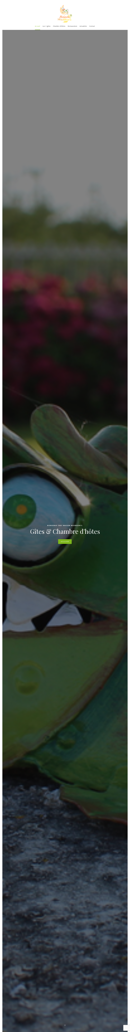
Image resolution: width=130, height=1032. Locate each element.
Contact (92, 26)
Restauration (72, 26)
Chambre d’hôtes (59, 26)
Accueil (37, 26)
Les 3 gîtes (47, 26)
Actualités (83, 26)
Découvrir (65, 541)
